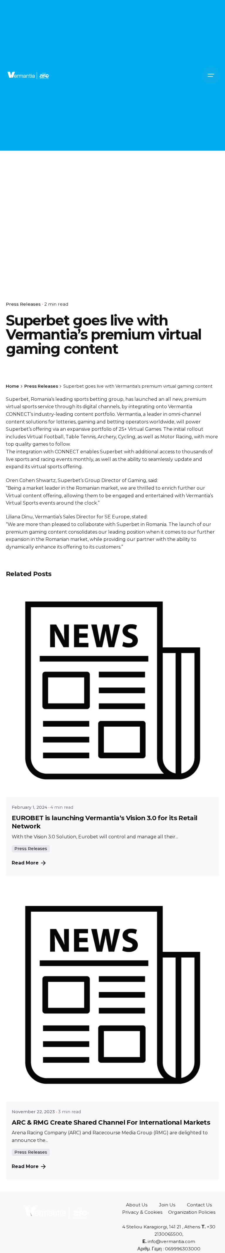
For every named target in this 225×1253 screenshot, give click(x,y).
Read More (25, 863)
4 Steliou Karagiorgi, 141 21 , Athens (161, 1227)
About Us (136, 1205)
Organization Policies (191, 1212)
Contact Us (199, 1205)
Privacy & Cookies (142, 1212)
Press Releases (23, 304)
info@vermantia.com (170, 1241)
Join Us (167, 1205)
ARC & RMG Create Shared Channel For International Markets (111, 1122)
